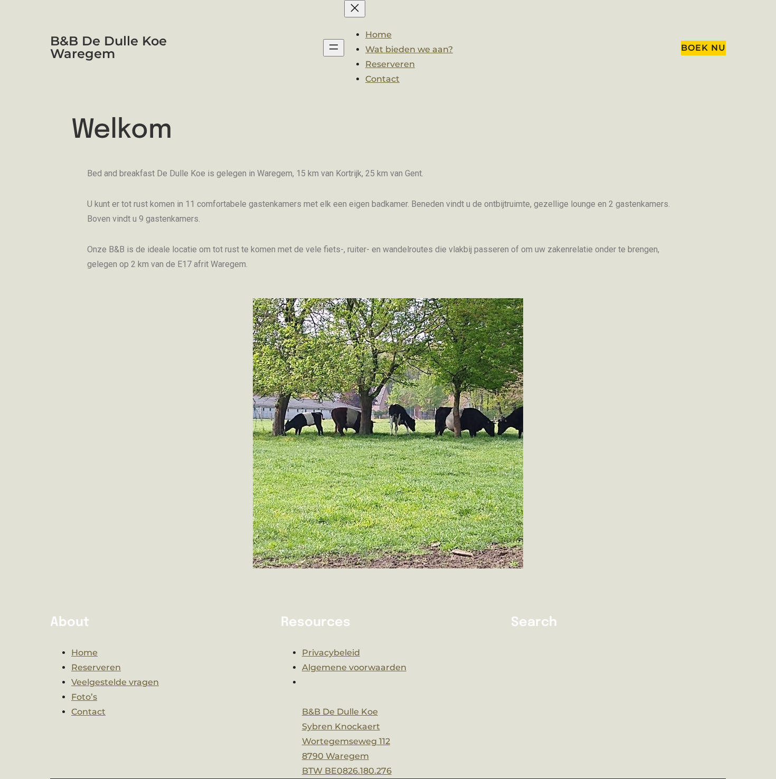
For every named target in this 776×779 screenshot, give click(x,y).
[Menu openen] (333, 47)
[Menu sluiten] (354, 8)
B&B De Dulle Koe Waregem (108, 47)
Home (378, 35)
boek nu (703, 48)
